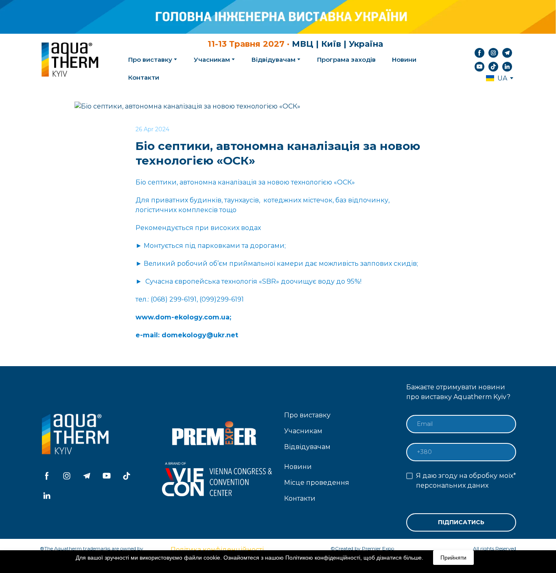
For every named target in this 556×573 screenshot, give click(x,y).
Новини (404, 59)
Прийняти (453, 557)
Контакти (143, 77)
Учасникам (212, 59)
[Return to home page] (71, 59)
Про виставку (307, 415)
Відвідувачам (274, 59)
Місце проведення (316, 482)
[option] (496, 78)
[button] (479, 53)
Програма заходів (346, 59)
